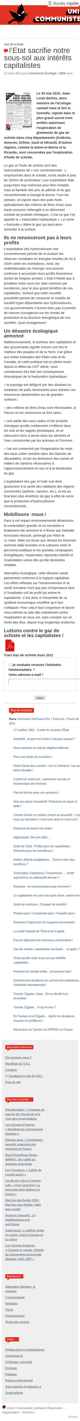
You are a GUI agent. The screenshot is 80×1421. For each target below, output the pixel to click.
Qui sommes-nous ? (18, 1057)
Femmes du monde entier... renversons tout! (42, 971)
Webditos (11, 1303)
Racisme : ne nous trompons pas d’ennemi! (42, 886)
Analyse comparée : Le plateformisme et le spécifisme (20, 1220)
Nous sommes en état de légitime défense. (41, 747)
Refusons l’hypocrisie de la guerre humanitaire (44, 922)
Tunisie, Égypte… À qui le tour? (34, 1007)
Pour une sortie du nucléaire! (32, 756)
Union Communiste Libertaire (26, 1407)
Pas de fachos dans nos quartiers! (36, 792)
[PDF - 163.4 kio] (10, 650)
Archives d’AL (41, 719)
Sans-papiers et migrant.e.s (23, 1386)
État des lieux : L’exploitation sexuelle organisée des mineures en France (24, 1144)
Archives (24, 719)
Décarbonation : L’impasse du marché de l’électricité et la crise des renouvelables (24, 1114)
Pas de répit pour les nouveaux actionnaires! (43, 940)
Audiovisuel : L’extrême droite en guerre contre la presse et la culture (24, 1235)
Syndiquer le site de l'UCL (26, 1076)
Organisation (10, 1412)
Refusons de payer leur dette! (33, 828)
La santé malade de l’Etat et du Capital (38, 931)
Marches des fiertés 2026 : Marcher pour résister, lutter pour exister (23, 1205)
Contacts (11, 1069)
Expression (55, 1407)
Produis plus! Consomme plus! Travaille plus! (44, 913)
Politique (11, 1374)
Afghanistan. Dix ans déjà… (31, 837)
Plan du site (13, 1082)
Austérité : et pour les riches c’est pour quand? (44, 739)
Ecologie (11, 1368)
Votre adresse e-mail (26, 675)
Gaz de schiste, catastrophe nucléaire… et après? (46, 949)
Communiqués (15, 1297)
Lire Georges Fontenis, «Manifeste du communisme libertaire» (24, 1129)
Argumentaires (15, 1315)
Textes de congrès (17, 1322)
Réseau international (19, 1380)
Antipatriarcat (14, 1355)
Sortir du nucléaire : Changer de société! (40, 904)
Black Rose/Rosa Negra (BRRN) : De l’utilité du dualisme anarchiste (21, 1159)
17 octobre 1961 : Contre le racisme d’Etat (41, 730)
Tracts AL (58, 719)
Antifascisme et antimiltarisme (24, 1349)
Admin (73, 1416)
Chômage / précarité (18, 1362)
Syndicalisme (14, 1392)
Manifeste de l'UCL (17, 1063)
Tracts (9, 1309)
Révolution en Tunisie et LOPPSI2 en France (43, 1029)
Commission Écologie (42, 73)
